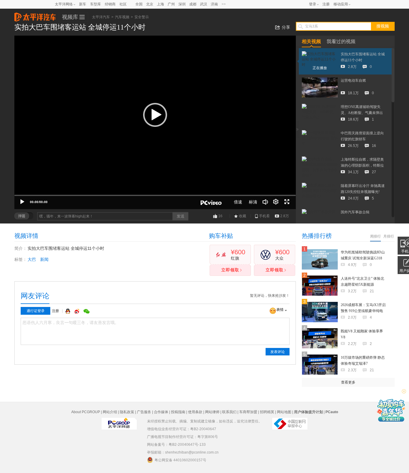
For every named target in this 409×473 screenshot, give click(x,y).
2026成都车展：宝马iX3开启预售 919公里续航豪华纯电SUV (363, 311)
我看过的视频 (341, 41)
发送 (180, 216)
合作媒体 (161, 412)
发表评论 (277, 352)
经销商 (110, 4)
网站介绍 (110, 412)
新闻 (44, 259)
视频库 (70, 17)
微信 (87, 311)
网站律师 (212, 412)
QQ (69, 311)
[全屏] (287, 202)
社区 (123, 4)
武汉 (203, 4)
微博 (78, 311)
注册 (326, 4)
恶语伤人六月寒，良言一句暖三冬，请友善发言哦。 (70, 322)
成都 (192, 4)
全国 (139, 4)
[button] (155, 115)
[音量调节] (265, 202)
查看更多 (348, 382)
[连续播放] (276, 202)
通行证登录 (36, 311)
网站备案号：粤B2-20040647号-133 (176, 444)
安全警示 (141, 17)
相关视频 (311, 41)
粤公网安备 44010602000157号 (180, 460)
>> (224, 4)
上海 (160, 4)
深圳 (182, 4)
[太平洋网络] (119, 421)
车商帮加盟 (248, 412)
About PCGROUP (85, 412)
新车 (82, 4)
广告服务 (144, 412)
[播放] (22, 202)
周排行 (375, 236)
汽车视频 (122, 17)
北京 (149, 4)
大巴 (32, 259)
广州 (171, 4)
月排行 (388, 236)
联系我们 (229, 412)
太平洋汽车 (35, 15)
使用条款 (195, 412)
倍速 (238, 202)
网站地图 (284, 412)
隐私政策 (127, 412)
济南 (214, 4)
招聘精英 (267, 412)
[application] (155, 122)
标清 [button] (253, 202)
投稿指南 (178, 412)
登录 (312, 4)
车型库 (95, 4)
